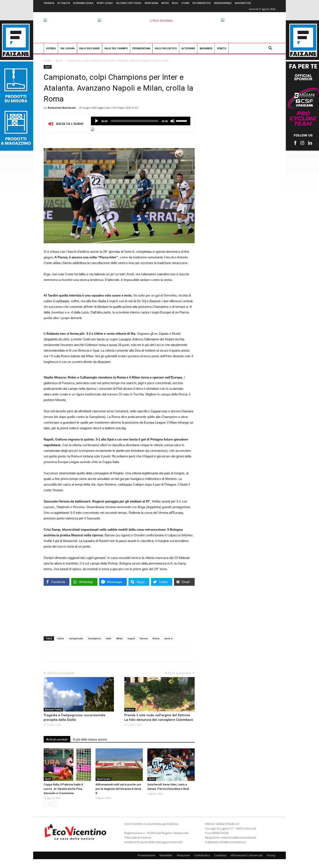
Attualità (64, 3)
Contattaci (220, 855)
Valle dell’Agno (89, 48)
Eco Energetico (201, 3)
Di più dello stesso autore (90, 739)
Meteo (165, 3)
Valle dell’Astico (166, 48)
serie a (168, 638)
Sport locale (105, 3)
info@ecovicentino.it (232, 842)
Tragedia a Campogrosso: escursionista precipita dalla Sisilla (74, 717)
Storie (185, 3)
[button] (270, 49)
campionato (76, 638)
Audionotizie (243, 3)
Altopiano (188, 48)
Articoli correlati (57, 739)
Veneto (221, 48)
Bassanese (206, 48)
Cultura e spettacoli (128, 3)
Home (47, 60)
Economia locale (83, 3)
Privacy (271, 855)
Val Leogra (67, 48)
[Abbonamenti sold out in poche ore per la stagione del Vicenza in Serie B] (119, 764)
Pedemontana (141, 48)
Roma (156, 638)
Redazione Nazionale (62, 107)
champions (94, 638)
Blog (175, 3)
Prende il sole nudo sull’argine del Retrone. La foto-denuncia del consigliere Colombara (158, 717)
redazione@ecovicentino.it (238, 837)
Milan (119, 638)
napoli (131, 638)
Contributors (202, 855)
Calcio (60, 638)
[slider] (182, 120)
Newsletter (166, 855)
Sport (58, 60)
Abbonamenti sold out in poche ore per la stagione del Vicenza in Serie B (118, 789)
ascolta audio (96, 121)
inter (109, 638)
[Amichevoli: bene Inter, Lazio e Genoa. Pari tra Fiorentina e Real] (171, 764)
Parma (144, 638)
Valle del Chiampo (116, 48)
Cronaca (49, 3)
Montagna (151, 3)
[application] (140, 121)
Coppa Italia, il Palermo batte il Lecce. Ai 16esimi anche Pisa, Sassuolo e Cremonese (63, 789)
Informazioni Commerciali (247, 855)
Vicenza (51, 48)
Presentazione (146, 855)
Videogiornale (223, 3)
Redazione (183, 855)
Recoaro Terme (53, 709)
